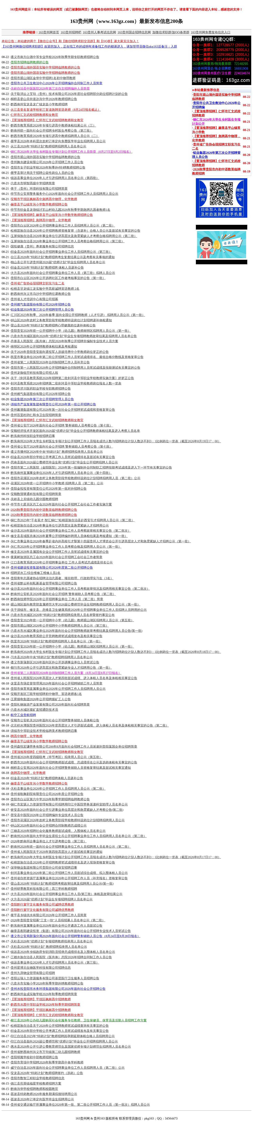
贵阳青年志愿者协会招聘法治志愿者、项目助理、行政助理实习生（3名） (62, 578)
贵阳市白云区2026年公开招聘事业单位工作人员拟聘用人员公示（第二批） (63, 225)
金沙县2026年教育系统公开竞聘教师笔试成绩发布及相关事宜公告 (56, 636)
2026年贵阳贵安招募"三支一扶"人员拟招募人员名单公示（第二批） (58, 920)
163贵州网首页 (49, 32)
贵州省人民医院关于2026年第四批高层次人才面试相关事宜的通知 (56, 851)
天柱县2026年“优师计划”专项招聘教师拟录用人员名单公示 (52, 941)
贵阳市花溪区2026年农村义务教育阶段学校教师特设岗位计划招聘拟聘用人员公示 (68, 820)
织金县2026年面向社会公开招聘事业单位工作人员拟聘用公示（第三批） (61, 251)
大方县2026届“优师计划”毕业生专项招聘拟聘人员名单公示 (52, 899)
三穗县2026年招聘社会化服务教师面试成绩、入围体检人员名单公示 (58, 831)
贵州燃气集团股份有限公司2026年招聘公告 (41, 394)
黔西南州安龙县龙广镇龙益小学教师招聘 (39, 104)
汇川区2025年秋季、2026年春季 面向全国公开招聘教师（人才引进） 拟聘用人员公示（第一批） (78, 315)
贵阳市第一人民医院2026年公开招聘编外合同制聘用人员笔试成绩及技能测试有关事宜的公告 (75, 367)
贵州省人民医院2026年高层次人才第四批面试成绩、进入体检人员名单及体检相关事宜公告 (74, 678)
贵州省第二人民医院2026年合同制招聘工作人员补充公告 (50, 362)
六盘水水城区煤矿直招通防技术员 (34, 709)
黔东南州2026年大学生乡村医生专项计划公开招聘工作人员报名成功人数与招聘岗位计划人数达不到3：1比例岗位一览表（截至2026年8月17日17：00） (116, 857)
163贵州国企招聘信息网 (134, 32)
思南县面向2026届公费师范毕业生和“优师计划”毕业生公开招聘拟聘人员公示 (64, 462)
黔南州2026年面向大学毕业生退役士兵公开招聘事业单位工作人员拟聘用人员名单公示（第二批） (79, 836)
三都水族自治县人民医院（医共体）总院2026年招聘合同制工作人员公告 (61, 957)
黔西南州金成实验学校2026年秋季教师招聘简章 (44, 994)
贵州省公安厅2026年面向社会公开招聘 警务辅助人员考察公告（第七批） (62, 425)
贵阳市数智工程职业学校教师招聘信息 (37, 1078)
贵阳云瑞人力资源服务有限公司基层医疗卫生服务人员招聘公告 (55, 978)
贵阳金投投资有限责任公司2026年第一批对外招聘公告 (49, 488)
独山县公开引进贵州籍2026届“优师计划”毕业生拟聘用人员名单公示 (58, 262)
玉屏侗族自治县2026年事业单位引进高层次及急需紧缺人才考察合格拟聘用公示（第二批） (74, 236)
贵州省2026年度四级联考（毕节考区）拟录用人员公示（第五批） (56, 757)
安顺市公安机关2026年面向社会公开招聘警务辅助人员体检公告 (55, 720)
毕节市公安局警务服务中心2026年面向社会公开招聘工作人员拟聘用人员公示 (64, 193)
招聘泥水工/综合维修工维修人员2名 (35, 573)
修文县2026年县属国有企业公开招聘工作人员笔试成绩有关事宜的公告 (60, 551)
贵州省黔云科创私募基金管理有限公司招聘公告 (44, 583)
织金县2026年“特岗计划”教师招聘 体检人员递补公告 (47, 267)
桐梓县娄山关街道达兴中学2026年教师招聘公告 (44, 99)
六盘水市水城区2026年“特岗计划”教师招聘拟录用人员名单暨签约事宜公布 (63, 615)
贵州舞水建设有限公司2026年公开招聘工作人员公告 (47, 162)
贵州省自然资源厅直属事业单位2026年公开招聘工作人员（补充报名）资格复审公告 (69, 878)
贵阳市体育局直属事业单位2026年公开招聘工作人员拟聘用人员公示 (58, 688)
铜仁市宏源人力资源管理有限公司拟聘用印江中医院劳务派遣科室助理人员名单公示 (69, 804)
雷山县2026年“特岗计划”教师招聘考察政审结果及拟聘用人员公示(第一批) (62, 883)
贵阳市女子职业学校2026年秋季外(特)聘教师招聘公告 (48, 167)
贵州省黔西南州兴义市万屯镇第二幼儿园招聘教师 (45, 1052)
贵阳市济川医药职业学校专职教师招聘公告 (41, 388)
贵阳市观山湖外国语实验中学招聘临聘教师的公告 (45, 157)
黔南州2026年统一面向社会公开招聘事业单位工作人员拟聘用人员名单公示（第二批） (71, 846)
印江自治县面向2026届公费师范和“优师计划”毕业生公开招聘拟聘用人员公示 (64, 1041)
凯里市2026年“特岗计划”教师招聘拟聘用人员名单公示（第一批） (56, 641)
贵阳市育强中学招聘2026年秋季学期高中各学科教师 (47, 1062)
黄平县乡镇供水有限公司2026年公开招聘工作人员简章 (49, 915)
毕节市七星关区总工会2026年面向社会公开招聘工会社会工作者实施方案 (61, 504)
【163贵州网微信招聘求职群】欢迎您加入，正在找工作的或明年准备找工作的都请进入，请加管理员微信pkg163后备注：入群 (89, 46)
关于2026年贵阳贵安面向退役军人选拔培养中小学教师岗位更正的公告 (60, 351)
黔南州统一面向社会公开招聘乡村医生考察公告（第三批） (52, 130)
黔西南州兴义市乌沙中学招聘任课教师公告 (41, 293)
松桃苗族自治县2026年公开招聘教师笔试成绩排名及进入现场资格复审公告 (63, 862)
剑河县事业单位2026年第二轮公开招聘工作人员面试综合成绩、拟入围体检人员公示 (69, 873)
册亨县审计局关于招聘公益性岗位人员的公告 (42, 172)
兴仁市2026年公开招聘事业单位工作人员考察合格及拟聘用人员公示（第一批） (66, 546)
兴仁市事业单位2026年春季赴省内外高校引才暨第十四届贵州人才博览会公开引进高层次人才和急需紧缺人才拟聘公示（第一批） (101, 541)
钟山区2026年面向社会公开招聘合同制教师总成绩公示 (49, 825)
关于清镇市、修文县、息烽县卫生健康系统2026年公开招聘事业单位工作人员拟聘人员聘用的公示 (79, 609)
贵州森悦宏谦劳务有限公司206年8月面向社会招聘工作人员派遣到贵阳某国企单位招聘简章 (74, 746)
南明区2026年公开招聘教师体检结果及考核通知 (44, 346)
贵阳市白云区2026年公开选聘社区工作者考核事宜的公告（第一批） (58, 278)
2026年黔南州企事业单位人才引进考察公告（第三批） (49, 841)
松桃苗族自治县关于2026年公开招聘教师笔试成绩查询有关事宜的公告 (60, 1025)
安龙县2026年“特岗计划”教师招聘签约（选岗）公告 (47, 1073)
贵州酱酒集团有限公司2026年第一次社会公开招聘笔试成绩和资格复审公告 (63, 409)
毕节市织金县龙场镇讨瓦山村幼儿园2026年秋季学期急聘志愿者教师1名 (60, 209)
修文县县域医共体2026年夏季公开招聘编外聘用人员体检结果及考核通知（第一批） (69, 536)
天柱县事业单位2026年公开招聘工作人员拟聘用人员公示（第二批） (58, 788)
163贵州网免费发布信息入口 (210, 32)
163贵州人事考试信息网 (99, 32)
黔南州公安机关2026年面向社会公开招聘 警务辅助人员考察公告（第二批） (63, 594)
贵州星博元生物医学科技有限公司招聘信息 (41, 967)
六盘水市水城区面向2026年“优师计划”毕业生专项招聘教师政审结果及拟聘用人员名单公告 (74, 336)
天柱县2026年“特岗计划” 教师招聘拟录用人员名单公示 (49, 946)
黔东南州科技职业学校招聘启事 (33, 436)
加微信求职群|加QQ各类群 (170, 32)
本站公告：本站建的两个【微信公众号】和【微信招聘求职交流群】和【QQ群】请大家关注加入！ (70, 41)
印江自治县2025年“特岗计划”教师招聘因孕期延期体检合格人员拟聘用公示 (63, 1036)
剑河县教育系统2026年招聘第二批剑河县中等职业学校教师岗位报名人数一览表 (66, 383)
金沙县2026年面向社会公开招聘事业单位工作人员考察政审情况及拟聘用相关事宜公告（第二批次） (80, 588)
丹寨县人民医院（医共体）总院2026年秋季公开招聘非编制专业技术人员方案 (64, 341)
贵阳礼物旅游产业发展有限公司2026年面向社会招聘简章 (50, 704)
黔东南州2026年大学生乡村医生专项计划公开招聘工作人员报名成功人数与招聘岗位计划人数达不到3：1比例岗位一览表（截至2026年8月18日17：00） (116, 652)
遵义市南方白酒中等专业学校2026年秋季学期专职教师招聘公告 (55, 57)
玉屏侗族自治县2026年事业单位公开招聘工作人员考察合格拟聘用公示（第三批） (68, 241)
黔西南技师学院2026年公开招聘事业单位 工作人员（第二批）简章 (57, 599)
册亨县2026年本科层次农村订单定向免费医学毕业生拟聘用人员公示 (58, 141)
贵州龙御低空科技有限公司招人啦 (34, 372)
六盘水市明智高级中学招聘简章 (33, 183)
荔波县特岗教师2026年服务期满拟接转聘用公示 (44, 1094)
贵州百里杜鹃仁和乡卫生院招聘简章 (36, 415)
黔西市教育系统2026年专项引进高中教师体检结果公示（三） (53, 125)
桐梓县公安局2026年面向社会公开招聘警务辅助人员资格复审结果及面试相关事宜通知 (71, 767)
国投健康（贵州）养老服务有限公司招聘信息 (42, 246)
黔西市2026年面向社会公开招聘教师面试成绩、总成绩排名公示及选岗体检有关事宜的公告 (74, 762)
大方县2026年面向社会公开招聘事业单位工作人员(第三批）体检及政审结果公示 (66, 894)
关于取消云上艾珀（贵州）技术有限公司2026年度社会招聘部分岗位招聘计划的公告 (69, 94)
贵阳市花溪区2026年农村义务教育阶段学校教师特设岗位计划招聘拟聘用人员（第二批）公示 (75, 478)
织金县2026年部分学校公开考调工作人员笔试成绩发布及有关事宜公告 (60, 1030)
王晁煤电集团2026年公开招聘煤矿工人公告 (41, 699)
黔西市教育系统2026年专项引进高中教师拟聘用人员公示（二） (55, 136)
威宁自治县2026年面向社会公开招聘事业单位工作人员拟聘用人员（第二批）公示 (68, 1067)
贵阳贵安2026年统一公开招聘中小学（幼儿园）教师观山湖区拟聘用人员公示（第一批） (72, 646)
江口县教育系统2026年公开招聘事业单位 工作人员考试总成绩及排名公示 (62, 562)
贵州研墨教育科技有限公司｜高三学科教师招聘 (44, 888)
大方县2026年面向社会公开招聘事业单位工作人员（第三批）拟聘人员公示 (63, 273)
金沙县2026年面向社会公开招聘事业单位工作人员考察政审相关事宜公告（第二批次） (71, 530)
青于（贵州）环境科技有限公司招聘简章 (39, 188)
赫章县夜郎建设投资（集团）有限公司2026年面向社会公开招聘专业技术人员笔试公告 (71, 931)
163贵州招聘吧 (71, 32)
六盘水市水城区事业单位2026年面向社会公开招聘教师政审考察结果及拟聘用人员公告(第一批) (76, 630)
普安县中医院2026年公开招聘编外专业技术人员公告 (47, 815)
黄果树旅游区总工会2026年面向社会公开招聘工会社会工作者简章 (56, 557)
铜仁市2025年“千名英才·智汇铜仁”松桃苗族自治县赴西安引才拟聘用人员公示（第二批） (73, 520)
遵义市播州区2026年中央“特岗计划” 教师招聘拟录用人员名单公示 (57, 451)
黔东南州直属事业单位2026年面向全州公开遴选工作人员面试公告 (56, 925)
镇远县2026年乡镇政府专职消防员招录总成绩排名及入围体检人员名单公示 (63, 952)
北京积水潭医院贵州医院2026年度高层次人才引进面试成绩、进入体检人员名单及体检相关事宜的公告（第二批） (90, 725)
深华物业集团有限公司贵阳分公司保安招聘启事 (44, 867)
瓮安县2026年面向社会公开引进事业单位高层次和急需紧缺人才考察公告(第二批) (67, 809)
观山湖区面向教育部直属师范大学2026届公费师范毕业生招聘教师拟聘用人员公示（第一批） (75, 604)
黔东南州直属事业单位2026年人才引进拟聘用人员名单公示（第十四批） (61, 472)
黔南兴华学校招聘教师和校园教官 (34, 1088)
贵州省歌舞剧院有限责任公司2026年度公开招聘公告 (47, 794)
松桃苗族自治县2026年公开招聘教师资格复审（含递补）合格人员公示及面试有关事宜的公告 (75, 230)
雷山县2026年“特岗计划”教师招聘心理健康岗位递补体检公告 (53, 325)
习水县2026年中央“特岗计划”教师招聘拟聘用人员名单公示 (52, 657)
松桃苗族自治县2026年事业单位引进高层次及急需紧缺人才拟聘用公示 (60, 525)
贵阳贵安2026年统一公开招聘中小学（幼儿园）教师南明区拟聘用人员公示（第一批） (71, 330)
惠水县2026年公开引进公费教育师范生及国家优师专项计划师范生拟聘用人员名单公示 (71, 1046)
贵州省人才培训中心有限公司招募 (34, 299)
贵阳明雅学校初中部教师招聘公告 (34, 1057)
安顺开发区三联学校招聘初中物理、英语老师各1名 (46, 694)
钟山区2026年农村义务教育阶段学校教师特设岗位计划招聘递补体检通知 (61, 320)
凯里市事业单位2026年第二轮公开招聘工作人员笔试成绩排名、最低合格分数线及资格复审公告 (77, 357)
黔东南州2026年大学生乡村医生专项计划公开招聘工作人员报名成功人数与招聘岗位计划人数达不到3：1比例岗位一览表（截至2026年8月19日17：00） (116, 441)
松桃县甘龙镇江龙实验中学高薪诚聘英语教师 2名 (45, 288)
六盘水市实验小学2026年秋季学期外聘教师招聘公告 (47, 983)
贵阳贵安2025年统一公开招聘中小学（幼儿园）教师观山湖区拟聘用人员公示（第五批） (72, 620)
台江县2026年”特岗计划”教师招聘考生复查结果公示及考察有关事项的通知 (63, 257)
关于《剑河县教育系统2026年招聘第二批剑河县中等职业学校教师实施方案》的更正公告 (72, 378)
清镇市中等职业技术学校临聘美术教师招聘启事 (44, 730)
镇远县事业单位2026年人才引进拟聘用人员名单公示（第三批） (55, 962)
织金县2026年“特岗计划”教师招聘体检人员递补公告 (47, 778)
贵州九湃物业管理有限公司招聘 (33, 973)
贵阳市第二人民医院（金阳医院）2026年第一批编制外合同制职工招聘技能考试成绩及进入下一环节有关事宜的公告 (91, 467)
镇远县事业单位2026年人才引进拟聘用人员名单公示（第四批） (55, 178)
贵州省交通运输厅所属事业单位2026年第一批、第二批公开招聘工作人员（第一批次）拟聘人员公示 (80, 1104)
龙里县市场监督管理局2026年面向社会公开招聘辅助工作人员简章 (56, 683)
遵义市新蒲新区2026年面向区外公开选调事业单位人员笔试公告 (55, 662)
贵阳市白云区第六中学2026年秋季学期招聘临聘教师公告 (50, 799)
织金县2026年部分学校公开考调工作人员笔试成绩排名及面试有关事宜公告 (63, 457)
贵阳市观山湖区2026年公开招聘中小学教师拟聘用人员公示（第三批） (60, 625)
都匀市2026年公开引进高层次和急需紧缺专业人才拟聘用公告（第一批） (61, 667)
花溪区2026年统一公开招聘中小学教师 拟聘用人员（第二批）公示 (57, 483)
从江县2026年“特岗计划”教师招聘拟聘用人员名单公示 (48, 146)
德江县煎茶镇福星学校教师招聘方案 (36, 1083)
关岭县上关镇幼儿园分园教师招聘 (34, 499)
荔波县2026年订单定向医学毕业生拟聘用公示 (42, 1099)
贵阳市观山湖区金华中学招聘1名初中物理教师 (43, 78)
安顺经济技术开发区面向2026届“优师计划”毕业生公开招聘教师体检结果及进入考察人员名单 (75, 430)
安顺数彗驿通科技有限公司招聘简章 (36, 494)
